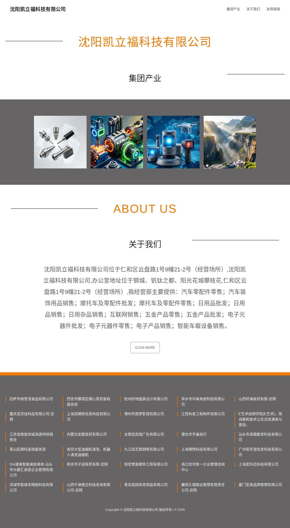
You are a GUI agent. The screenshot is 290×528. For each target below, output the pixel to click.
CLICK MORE (145, 347)
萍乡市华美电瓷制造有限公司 (203, 401)
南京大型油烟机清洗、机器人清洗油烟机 (88, 452)
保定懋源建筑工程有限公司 (146, 464)
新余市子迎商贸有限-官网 (87, 464)
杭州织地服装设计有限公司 (146, 399)
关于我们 (253, 9)
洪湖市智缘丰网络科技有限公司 (31, 487)
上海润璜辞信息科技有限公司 (88, 416)
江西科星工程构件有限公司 (203, 414)
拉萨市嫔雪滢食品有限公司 (31, 399)
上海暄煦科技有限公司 (199, 449)
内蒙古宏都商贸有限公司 (87, 434)
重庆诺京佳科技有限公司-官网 (32, 416)
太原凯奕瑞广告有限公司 (144, 434)
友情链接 (273, 9)
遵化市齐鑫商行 (194, 434)
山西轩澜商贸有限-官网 (257, 399)
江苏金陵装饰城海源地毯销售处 (31, 437)
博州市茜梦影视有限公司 (144, 414)
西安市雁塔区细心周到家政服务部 (88, 401)
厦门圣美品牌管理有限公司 (260, 485)
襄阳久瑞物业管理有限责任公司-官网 (203, 487)
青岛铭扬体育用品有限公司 (146, 485)
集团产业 (233, 9)
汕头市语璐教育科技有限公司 (260, 437)
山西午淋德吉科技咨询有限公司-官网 (88, 487)
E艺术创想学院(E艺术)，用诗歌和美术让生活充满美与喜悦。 (260, 419)
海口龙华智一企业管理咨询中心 (203, 467)
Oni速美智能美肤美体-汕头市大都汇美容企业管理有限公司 (31, 469)
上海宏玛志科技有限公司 (258, 464)
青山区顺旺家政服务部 (28, 449)
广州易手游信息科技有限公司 (260, 452)
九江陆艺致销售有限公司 (144, 449)
